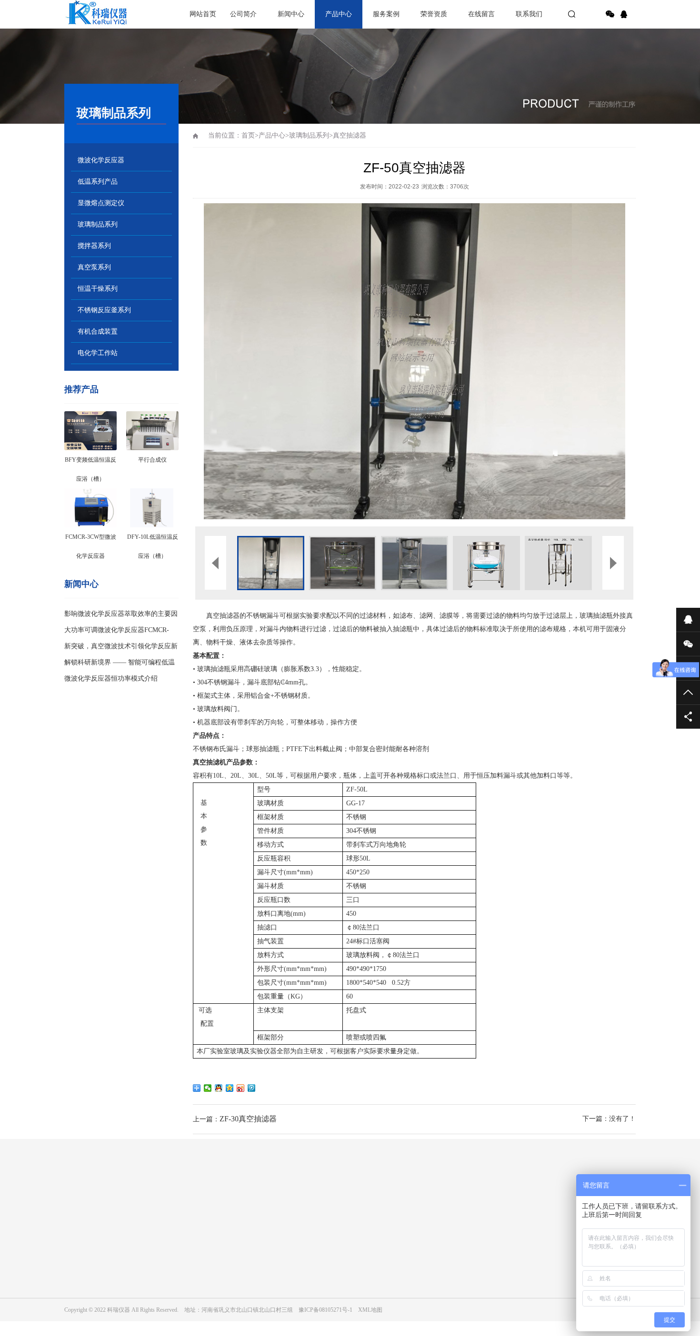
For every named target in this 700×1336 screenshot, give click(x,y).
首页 (248, 135)
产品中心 (338, 14)
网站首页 (203, 14)
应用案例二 (350, 1276)
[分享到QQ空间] (230, 1088)
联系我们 (529, 14)
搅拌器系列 (94, 245)
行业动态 (166, 1276)
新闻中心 (291, 14)
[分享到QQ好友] (219, 1088)
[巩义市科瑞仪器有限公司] (97, 14)
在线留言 (481, 14)
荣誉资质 (433, 14)
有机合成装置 (98, 331)
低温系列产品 (98, 181)
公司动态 (166, 1262)
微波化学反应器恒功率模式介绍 (111, 678)
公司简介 (243, 14)
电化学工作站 (98, 352)
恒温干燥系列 (98, 288)
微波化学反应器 (101, 160)
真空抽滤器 (349, 135)
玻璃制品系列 (98, 224)
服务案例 (386, 14)
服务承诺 (75, 1276)
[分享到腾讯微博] (252, 1088)
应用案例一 (350, 1262)
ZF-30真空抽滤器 (248, 1119)
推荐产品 (81, 389)
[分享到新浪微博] (241, 1088)
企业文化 (75, 1262)
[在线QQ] (625, 14)
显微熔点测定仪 (101, 203)
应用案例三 (350, 1289)
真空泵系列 (94, 267)
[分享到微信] (610, 14)
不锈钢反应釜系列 (104, 310)
